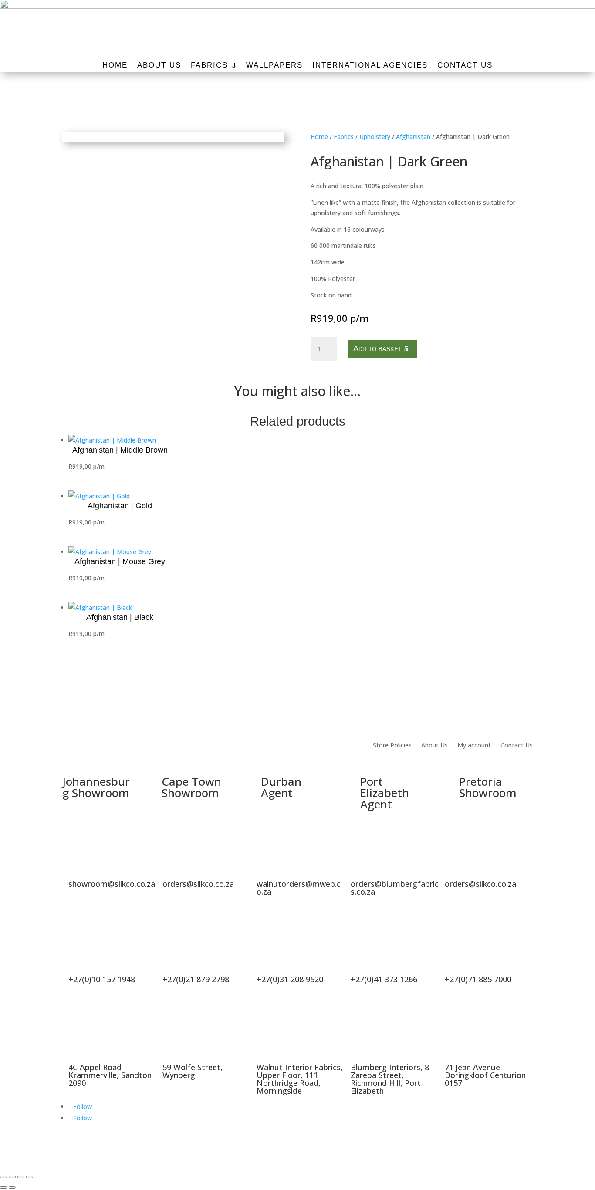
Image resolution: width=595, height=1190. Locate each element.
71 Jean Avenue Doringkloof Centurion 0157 (485, 1075)
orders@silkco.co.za (198, 884)
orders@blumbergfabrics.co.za (395, 888)
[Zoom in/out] (3, 1177)
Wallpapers (274, 65)
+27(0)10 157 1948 (101, 979)
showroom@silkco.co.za (111, 884)
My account (474, 745)
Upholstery (374, 136)
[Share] (20, 1177)
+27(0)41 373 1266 (384, 979)
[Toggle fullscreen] (12, 1177)
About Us (159, 65)
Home (115, 65)
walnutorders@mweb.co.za (299, 888)
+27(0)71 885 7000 (478, 979)
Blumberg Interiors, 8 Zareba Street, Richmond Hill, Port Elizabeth (390, 1079)
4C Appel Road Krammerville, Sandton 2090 (110, 1075)
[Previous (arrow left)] (3, 1187)
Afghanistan (413, 136)
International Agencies (370, 65)
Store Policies (392, 745)
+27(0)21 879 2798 (195, 979)
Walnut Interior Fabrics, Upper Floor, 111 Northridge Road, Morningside (300, 1079)
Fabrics (209, 65)
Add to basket (377, 348)
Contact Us (465, 65)
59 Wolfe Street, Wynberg (192, 1071)
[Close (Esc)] (29, 1177)
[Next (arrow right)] (12, 1187)
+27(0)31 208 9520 (290, 979)
